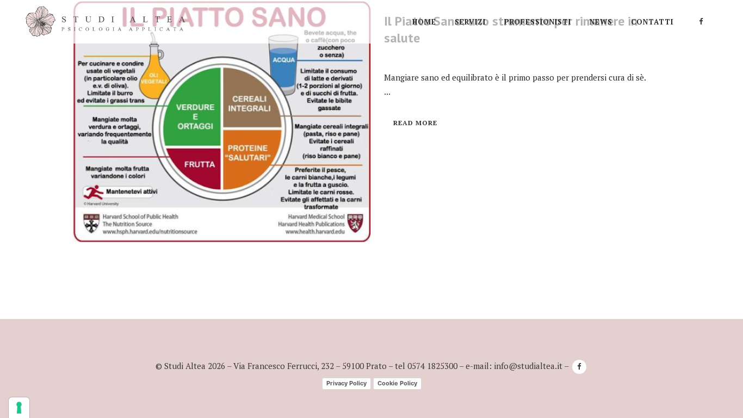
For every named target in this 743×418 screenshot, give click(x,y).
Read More (415, 123)
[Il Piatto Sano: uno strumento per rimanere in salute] (221, 122)
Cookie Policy (397, 383)
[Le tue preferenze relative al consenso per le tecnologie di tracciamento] (19, 407)
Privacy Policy (346, 383)
